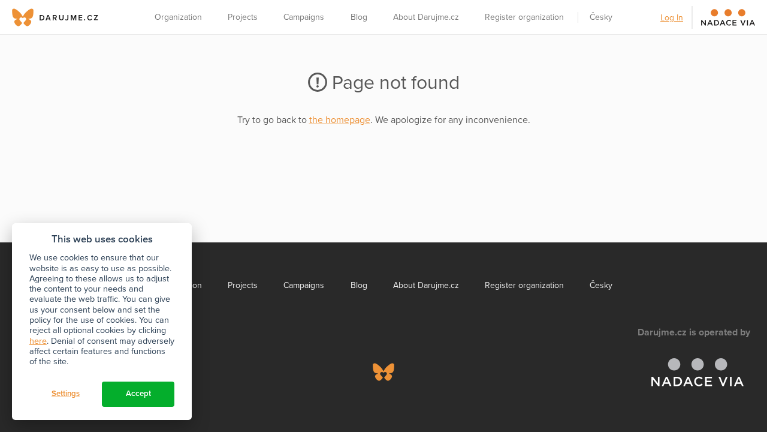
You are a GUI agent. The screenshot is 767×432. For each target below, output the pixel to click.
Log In (671, 18)
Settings (66, 393)
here (38, 341)
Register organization (524, 17)
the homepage (339, 120)
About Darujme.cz (426, 17)
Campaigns (303, 17)
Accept (138, 393)
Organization (178, 17)
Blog (359, 17)
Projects (243, 17)
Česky (601, 17)
